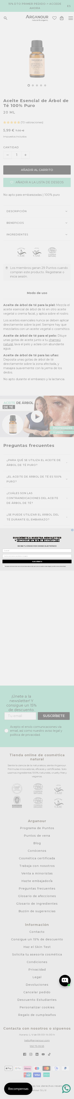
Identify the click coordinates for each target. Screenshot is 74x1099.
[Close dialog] (72, 530)
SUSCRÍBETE (37, 561)
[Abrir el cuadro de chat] (65, 980)
